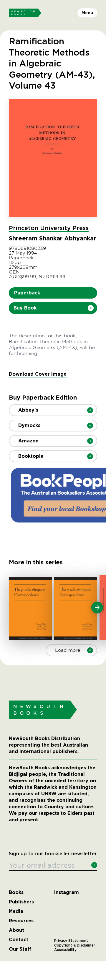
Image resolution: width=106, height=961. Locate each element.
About (16, 930)
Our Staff (20, 949)
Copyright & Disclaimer (74, 945)
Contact (18, 940)
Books (16, 892)
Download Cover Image (38, 374)
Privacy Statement (71, 940)
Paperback (27, 293)
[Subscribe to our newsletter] (94, 865)
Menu (87, 12)
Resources (21, 921)
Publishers (21, 902)
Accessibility (65, 950)
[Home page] (25, 13)
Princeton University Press (49, 228)
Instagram (66, 892)
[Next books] (97, 607)
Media (16, 911)
